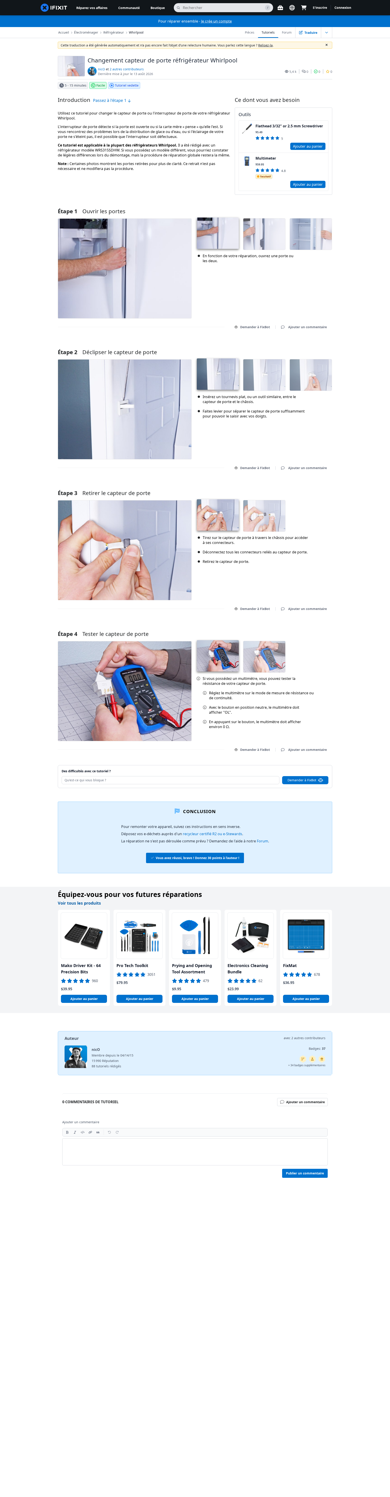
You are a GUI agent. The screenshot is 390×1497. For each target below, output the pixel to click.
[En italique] (75, 1132)
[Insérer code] (82, 1132)
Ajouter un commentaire (303, 346)
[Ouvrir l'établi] (280, 7)
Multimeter (265, 158)
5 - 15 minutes (75, 85)
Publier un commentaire (305, 1173)
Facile (100, 85)
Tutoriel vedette (127, 85)
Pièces (249, 32)
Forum (287, 32)
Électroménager (86, 32)
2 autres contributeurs (127, 69)
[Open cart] (303, 7)
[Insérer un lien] (90, 1132)
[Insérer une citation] (98, 1132)
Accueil (63, 32)
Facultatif (265, 176)
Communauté (129, 8)
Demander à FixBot (255, 327)
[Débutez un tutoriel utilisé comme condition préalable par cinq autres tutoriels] (321, 1059)
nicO (101, 69)
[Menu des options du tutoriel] (326, 32)
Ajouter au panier (308, 146)
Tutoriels (268, 32)
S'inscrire (320, 7)
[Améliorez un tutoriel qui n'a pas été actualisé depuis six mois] (302, 1059)
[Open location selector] (292, 7)
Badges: (317, 1048)
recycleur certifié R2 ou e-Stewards (212, 833)
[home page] (54, 8)
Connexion (342, 7)
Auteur (72, 1038)
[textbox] (195, 1151)
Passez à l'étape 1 (110, 100)
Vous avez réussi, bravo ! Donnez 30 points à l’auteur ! (197, 858)
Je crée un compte (216, 21)
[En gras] (67, 1132)
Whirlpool (136, 32)
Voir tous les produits (79, 903)
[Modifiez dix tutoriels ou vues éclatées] (312, 1059)
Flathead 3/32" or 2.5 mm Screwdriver (289, 126)
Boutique (158, 8)
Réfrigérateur (113, 32)
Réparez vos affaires (91, 8)
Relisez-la (265, 45)
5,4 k (292, 71)
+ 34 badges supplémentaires (306, 1065)
